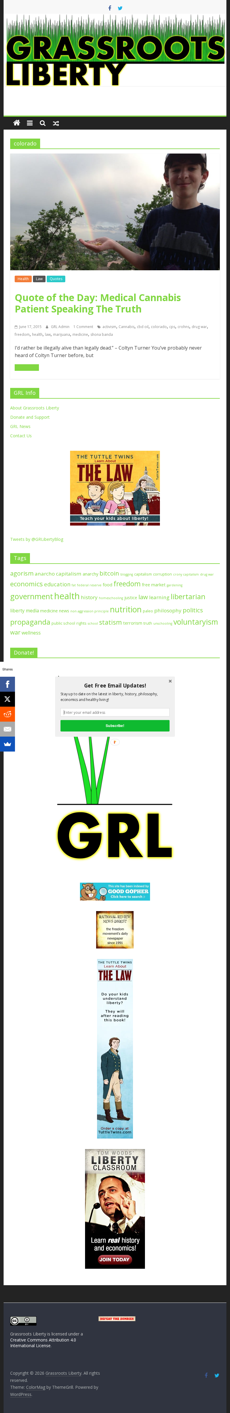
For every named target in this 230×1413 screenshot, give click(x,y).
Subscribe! (115, 725)
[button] (115, 685)
